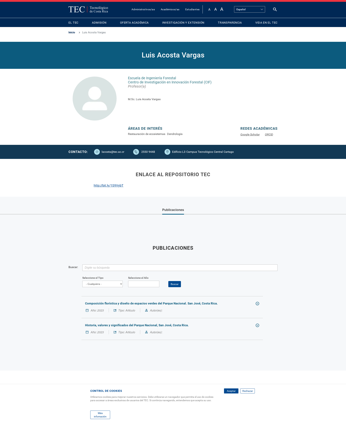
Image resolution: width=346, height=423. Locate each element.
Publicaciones (173, 209)
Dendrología (175, 134)
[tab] (173, 210)
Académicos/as (170, 9)
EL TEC (73, 22)
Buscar (175, 284)
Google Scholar (250, 134)
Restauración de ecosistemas (146, 134)
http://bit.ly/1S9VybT (108, 185)
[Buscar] (275, 10)
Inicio (71, 32)
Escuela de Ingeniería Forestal (152, 78)
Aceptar (231, 390)
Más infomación (100, 415)
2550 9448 (148, 151)
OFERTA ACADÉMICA (134, 22)
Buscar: (73, 267)
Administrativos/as (143, 9)
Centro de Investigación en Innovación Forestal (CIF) (170, 82)
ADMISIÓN (99, 22)
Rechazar (247, 390)
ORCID (269, 134)
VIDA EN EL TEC (266, 22)
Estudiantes (192, 9)
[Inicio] (88, 9)
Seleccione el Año (138, 277)
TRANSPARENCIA (230, 22)
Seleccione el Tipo (92, 277)
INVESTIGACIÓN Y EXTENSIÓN (183, 22)
